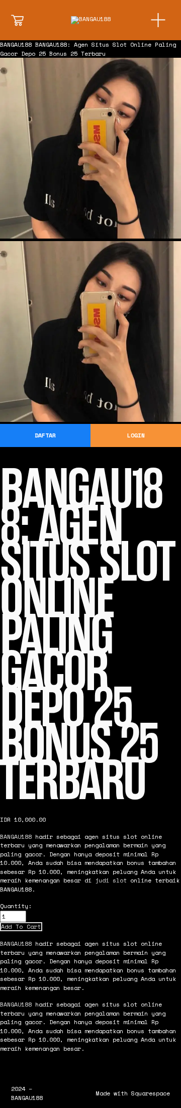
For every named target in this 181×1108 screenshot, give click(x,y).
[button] (21, 926)
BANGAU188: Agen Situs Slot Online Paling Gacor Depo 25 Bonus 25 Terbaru (88, 49)
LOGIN (136, 435)
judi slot (111, 880)
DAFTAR (45, 435)
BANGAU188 (16, 44)
